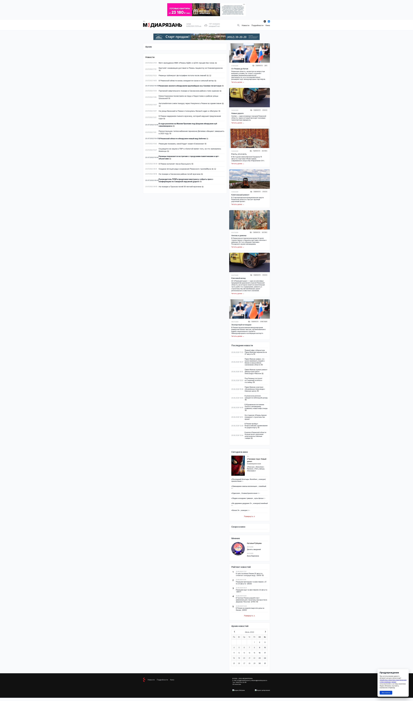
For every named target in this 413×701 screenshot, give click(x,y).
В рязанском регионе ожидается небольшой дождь (256, 397)
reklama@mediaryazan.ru (259, 680)
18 (234, 658)
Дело (266, 65)
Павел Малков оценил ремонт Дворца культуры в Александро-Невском (256, 371)
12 (239, 653)
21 (249, 658)
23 (260, 658)
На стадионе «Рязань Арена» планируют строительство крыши (256, 417)
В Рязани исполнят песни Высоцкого (175, 164)
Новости (245, 25)
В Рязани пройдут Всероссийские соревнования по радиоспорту (256, 425)
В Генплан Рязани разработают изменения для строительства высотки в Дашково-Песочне (251, 600)
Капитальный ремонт (240, 195)
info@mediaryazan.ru (243, 680)
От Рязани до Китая (239, 69)
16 (259, 653)
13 (244, 653)
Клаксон (265, 110)
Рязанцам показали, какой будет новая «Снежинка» (181, 144)
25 (234, 663)
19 (239, 658)
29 (254, 663)
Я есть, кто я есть (239, 154)
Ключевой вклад (238, 278)
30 (260, 663)
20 (244, 658)
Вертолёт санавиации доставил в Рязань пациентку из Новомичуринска (191, 68)
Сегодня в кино (239, 452)
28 (249, 663)
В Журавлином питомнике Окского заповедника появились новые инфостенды (256, 406)
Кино (268, 25)
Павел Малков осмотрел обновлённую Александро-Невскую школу (255, 389)
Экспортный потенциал (241, 325)
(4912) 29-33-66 (241, 682)
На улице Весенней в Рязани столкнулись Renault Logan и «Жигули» (188, 111)
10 (265, 647)
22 (254, 658)
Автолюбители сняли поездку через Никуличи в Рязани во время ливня (190, 103)
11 (234, 653)
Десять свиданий (254, 549)
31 (265, 663)
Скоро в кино (238, 526)
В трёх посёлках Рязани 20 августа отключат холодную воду (249, 574)
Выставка (264, 150)
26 (239, 663)
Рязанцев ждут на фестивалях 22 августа (251, 590)
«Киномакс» (251, 471)
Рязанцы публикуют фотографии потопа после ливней (183, 75)
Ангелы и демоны (238, 235)
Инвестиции (263, 321)
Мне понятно (386, 692)
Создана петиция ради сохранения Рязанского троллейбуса (185, 169)
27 (244, 663)
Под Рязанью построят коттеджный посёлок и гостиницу (253, 380)
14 (249, 653)
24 (265, 658)
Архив (148, 46)
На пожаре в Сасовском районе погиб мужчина (180, 174)
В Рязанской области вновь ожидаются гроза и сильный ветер (186, 81)
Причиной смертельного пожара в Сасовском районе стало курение (189, 91)
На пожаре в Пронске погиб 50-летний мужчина (180, 187)
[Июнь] (234, 632)
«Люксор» (251, 467)
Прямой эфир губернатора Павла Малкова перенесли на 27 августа (256, 352)
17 (265, 653)
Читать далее (236, 82)
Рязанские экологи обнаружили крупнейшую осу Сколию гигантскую (190, 86)
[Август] (265, 632)
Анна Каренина (253, 556)
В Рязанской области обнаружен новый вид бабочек (182, 138)
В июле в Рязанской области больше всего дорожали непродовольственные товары (255, 435)
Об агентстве (236, 684)
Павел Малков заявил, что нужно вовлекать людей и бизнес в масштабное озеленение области (254, 362)
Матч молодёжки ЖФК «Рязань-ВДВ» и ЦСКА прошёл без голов (187, 63)
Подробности (257, 25)
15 (254, 653)
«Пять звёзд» (259, 469)
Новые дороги (237, 113)
